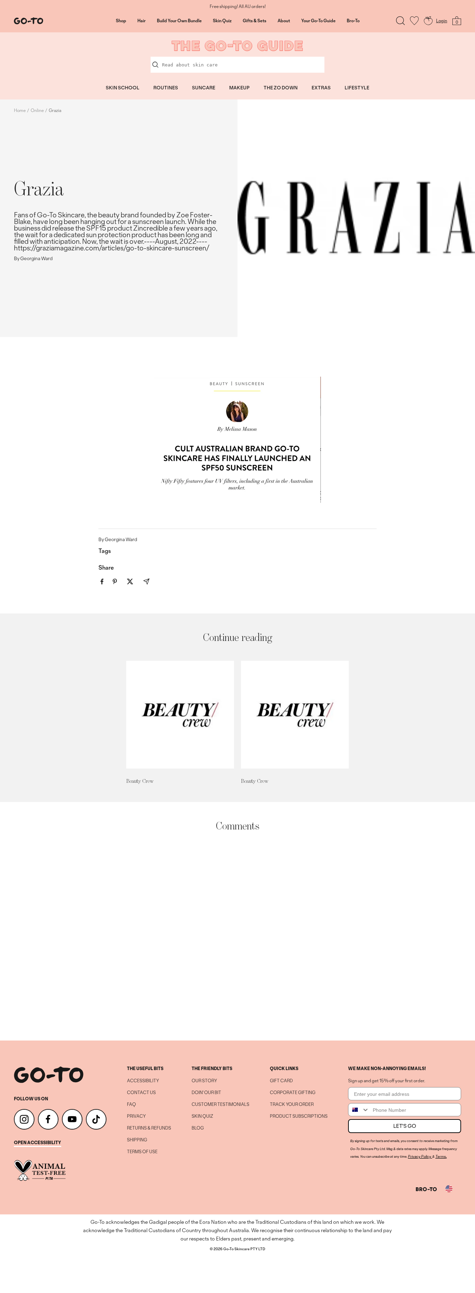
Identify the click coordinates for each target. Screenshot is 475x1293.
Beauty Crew (139, 781)
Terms (440, 1156)
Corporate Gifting (292, 1093)
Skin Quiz (222, 21)
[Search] (400, 20)
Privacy (136, 1116)
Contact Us (141, 1093)
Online (37, 110)
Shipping (137, 1140)
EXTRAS (321, 87)
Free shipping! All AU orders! (238, 6)
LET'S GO (404, 1126)
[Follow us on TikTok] (96, 1119)
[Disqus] (237, 936)
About (283, 21)
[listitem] (102, 582)
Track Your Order (292, 1104)
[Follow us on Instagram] (24, 1119)
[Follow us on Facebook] (48, 1119)
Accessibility (143, 1081)
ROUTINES (165, 87)
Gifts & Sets (254, 21)
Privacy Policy (419, 1156)
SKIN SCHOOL (122, 87)
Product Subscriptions (299, 1116)
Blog (198, 1128)
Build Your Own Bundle (179, 21)
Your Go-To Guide (318, 21)
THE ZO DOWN (281, 87)
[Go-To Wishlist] (414, 20)
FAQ (131, 1104)
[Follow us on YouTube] (72, 1119)
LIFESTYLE (357, 87)
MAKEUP (239, 87)
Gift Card (281, 1081)
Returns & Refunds (149, 1128)
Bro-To (353, 21)
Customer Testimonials (220, 1104)
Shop (121, 21)
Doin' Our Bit (206, 1093)
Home (20, 110)
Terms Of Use (142, 1152)
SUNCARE (203, 87)
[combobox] (358, 1109)
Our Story (204, 1081)
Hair (141, 21)
